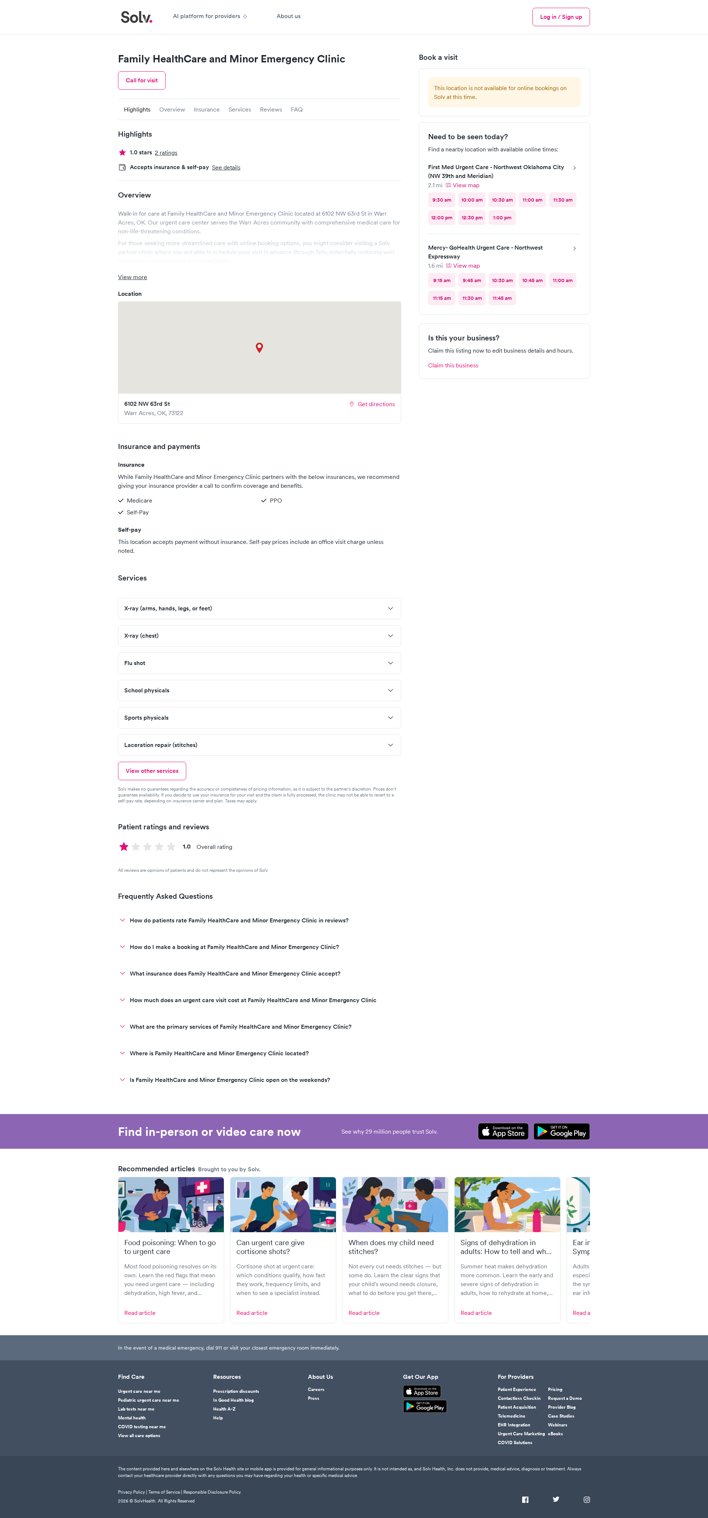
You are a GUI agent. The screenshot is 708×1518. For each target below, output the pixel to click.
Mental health (132, 1418)
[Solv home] (136, 17)
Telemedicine (511, 1416)
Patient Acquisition (517, 1407)
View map (466, 185)
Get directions (376, 404)
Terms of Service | (165, 1492)
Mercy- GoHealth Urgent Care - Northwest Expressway (485, 252)
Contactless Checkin (519, 1398)
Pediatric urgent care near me (148, 1400)
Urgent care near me (139, 1391)
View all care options (139, 1435)
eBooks (555, 1433)
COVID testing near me (142, 1426)
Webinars (558, 1425)
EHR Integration (514, 1425)
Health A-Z (224, 1409)
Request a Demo (565, 1398)
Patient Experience (517, 1389)
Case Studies (561, 1416)
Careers (316, 1389)
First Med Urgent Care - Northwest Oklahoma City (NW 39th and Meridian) (496, 171)
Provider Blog (562, 1407)
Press (313, 1398)
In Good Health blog (233, 1400)
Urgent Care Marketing (521, 1433)
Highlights (137, 109)
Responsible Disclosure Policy (212, 1492)
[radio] (441, 199)
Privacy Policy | (132, 1492)
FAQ (297, 109)
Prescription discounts (236, 1391)
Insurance (207, 109)
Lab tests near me (136, 1409)
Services (240, 109)
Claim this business (453, 365)
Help (218, 1418)
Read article (140, 1312)
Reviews (271, 109)
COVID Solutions (515, 1442)
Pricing (555, 1389)
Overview (172, 109)
